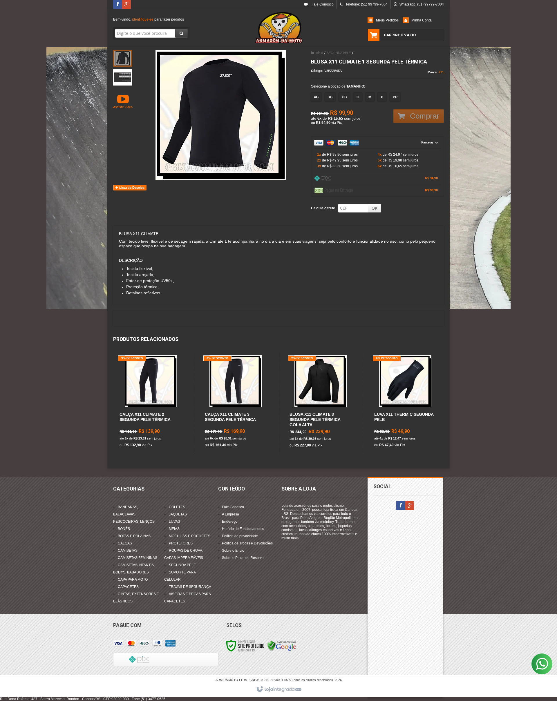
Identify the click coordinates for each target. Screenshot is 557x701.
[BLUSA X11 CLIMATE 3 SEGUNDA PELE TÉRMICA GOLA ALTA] (320, 403)
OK (374, 208)
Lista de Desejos (131, 187)
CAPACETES (128, 587)
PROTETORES (181, 543)
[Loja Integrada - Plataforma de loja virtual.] (278, 689)
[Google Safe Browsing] (281, 646)
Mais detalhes (154, 426)
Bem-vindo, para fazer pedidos (148, 19)
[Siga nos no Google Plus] (126, 5)
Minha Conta (421, 20)
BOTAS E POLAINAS (134, 536)
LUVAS (174, 522)
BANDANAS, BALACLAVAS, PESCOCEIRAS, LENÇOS (134, 514)
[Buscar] (181, 33)
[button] (123, 101)
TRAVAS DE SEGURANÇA (190, 587)
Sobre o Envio (233, 551)
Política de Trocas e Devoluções (247, 543)
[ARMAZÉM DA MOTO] (278, 28)
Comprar (423, 116)
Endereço (229, 522)
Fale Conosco (322, 4)
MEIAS (174, 529)
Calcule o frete (323, 208)
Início (319, 53)
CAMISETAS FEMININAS (137, 558)
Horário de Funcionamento (243, 529)
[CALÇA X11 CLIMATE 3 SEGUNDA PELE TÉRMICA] (235, 403)
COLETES (177, 507)
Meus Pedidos (387, 20)
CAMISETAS (128, 551)
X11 (441, 72)
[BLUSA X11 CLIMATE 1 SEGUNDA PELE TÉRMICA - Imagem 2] (122, 77)
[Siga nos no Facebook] (117, 5)
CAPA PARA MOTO (133, 579)
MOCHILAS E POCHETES (189, 536)
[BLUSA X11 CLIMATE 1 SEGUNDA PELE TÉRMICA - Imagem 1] (122, 58)
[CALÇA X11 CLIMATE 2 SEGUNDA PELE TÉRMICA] (150, 403)
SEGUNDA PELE (339, 53)
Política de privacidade (240, 536)
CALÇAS (125, 543)
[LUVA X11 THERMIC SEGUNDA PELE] (405, 403)
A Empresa (230, 514)
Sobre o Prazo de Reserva (243, 558)
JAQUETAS (178, 514)
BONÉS (124, 529)
